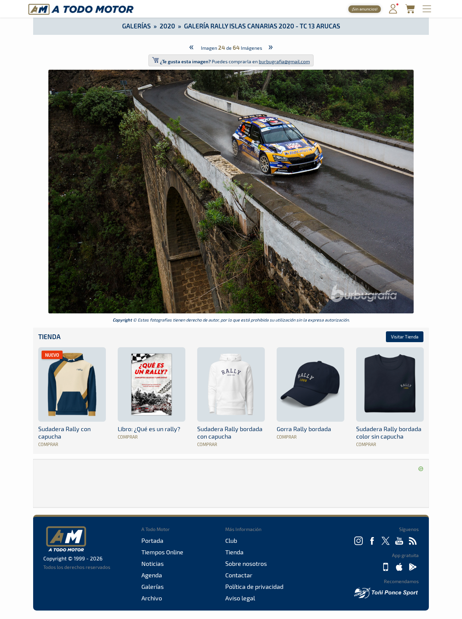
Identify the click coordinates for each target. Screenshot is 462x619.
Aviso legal (240, 598)
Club (231, 540)
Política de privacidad (254, 586)
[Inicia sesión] (393, 12)
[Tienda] (410, 11)
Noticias (152, 563)
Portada (152, 540)
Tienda (49, 336)
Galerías (136, 26)
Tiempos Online (162, 552)
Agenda (151, 575)
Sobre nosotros (246, 563)
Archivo (151, 598)
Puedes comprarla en (235, 61)
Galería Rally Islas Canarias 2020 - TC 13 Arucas (262, 26)
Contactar (238, 575)
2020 (167, 26)
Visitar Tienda (404, 336)
